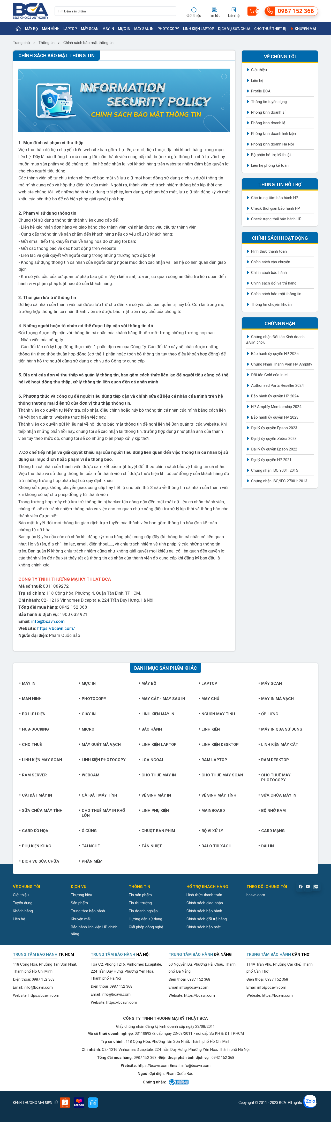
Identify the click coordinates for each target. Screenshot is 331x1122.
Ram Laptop (214, 759)
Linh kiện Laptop (198, 29)
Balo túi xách (216, 846)
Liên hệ (257, 80)
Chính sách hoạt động (280, 238)
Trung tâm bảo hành (88, 911)
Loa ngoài (152, 759)
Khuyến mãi (305, 29)
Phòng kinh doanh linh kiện (273, 133)
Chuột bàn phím (158, 830)
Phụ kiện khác (36, 846)
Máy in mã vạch (277, 698)
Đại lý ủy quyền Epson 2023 (274, 428)
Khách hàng (23, 911)
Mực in (124, 29)
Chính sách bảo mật (203, 927)
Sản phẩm (79, 903)
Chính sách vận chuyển (270, 262)
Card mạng (273, 830)
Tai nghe (91, 846)
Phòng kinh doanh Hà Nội (272, 144)
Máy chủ (210, 698)
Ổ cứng (89, 830)
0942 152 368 (223, 1057)
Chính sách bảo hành (269, 272)
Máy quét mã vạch (101, 744)
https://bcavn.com (43, 995)
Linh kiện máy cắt (279, 744)
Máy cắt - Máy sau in (163, 698)
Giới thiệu (259, 70)
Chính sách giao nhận (204, 903)
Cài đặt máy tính (99, 795)
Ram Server (34, 775)
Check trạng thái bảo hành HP (276, 219)
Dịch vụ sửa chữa (234, 29)
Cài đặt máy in (37, 795)
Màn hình (50, 29)
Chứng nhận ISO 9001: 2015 (274, 470)
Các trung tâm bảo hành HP (274, 197)
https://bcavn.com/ (56, 628)
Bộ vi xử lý (212, 830)
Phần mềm (92, 861)
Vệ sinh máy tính (218, 795)
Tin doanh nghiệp (143, 911)
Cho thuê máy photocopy (276, 777)
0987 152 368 (43, 979)
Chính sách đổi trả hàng (206, 919)
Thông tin (47, 42)
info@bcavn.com (48, 621)
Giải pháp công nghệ (146, 927)
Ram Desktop (275, 759)
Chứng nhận (280, 323)
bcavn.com (255, 895)
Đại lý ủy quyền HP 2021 (271, 459)
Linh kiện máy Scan (42, 759)
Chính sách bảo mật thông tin (88, 42)
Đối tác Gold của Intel (269, 375)
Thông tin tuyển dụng (269, 101)
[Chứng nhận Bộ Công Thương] (178, 1082)
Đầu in (267, 846)
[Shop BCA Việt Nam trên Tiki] (93, 1102)
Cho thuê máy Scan (222, 775)
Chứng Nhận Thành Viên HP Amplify (281, 364)
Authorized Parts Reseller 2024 (277, 385)
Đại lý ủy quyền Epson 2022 (274, 449)
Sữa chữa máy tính (42, 810)
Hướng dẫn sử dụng (145, 919)
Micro (88, 729)
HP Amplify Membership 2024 (276, 406)
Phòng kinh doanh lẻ (268, 123)
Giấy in (89, 714)
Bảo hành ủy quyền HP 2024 (274, 396)
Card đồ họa (35, 830)
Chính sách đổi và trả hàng (273, 283)
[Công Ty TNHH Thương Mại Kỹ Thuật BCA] (30, 11)
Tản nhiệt (151, 846)
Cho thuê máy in (158, 775)
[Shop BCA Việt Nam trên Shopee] (65, 1102)
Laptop (70, 29)
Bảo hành (151, 729)
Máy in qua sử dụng (281, 729)
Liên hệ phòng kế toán (270, 165)
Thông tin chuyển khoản (271, 304)
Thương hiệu (81, 895)
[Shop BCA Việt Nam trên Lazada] (79, 1102)
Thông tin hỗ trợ (280, 184)
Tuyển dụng (22, 903)
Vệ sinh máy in (156, 795)
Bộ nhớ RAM (273, 810)
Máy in (108, 29)
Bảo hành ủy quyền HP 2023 (274, 417)
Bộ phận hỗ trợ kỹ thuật (271, 154)
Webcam (90, 775)
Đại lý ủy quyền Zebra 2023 (274, 438)
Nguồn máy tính (218, 714)
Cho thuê (32, 744)
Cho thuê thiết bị (270, 29)
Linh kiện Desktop (220, 744)
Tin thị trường (140, 903)
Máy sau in (144, 29)
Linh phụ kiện (155, 810)
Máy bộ (31, 29)
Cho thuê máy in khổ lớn (103, 813)
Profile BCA (260, 91)
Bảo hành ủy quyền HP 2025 (274, 353)
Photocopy (168, 29)
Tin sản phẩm (140, 895)
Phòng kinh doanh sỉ (268, 112)
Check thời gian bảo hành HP (275, 208)
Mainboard (213, 810)
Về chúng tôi (280, 56)
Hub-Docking (35, 729)
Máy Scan (90, 29)
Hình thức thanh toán (269, 251)
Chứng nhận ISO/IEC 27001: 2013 (279, 481)
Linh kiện (210, 729)
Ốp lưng (269, 714)
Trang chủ (22, 42)
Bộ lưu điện (34, 714)
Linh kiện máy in (157, 714)
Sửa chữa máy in (278, 795)
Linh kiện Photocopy (104, 759)
